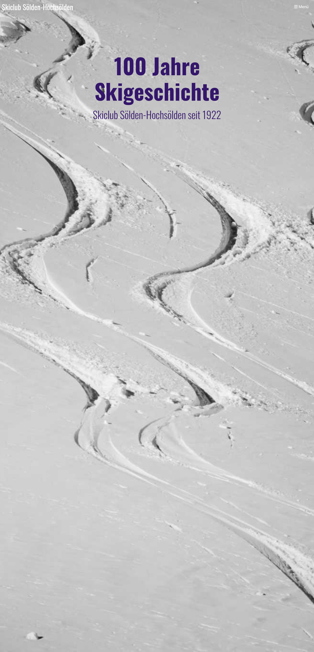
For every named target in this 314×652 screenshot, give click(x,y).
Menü (303, 7)
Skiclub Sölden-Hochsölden (37, 7)
